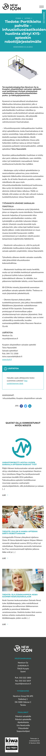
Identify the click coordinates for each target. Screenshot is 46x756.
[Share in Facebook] (21, 407)
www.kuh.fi (7, 359)
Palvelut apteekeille (23, 719)
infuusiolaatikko (9, 398)
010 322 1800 (25, 677)
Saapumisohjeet (23, 731)
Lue (4, 495)
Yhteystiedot (23, 728)
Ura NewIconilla (23, 725)
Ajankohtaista (23, 722)
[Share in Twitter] (25, 407)
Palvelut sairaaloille (23, 716)
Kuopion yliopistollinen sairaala (29, 398)
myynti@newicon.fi (23, 683)
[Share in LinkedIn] (29, 407)
